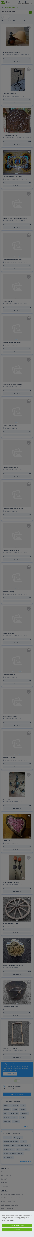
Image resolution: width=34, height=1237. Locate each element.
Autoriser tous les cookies (17, 1225)
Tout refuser (17, 1229)
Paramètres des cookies (17, 1234)
